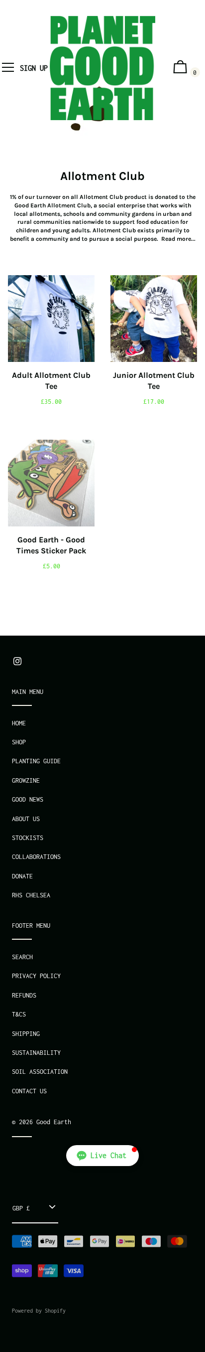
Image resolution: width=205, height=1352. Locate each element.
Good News (27, 799)
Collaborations (36, 856)
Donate (22, 876)
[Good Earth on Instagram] (17, 661)
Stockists (27, 838)
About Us (26, 819)
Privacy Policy (36, 976)
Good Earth (53, 1122)
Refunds (24, 995)
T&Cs (19, 1014)
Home (19, 723)
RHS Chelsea (31, 895)
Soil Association (40, 1071)
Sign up (34, 68)
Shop (19, 742)
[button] (102, 1155)
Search (22, 957)
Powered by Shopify (39, 1311)
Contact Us (29, 1091)
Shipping (26, 1033)
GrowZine (26, 780)
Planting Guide (36, 761)
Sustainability (36, 1052)
